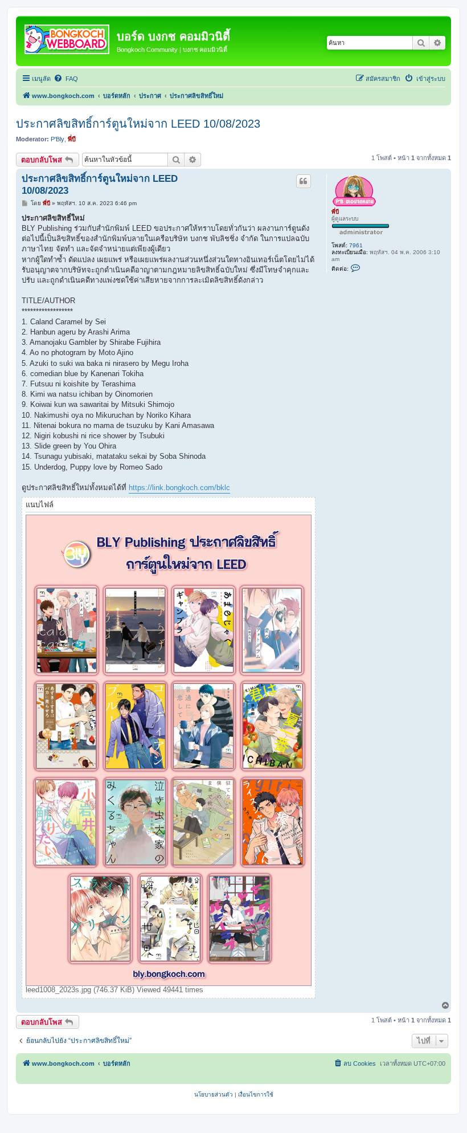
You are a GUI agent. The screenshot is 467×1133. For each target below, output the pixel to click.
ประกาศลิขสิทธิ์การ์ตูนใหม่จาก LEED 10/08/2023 (138, 123)
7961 (356, 245)
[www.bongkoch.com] (68, 37)
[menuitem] (66, 78)
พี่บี (72, 139)
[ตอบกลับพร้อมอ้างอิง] (303, 181)
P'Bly (57, 139)
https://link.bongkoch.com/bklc (179, 487)
